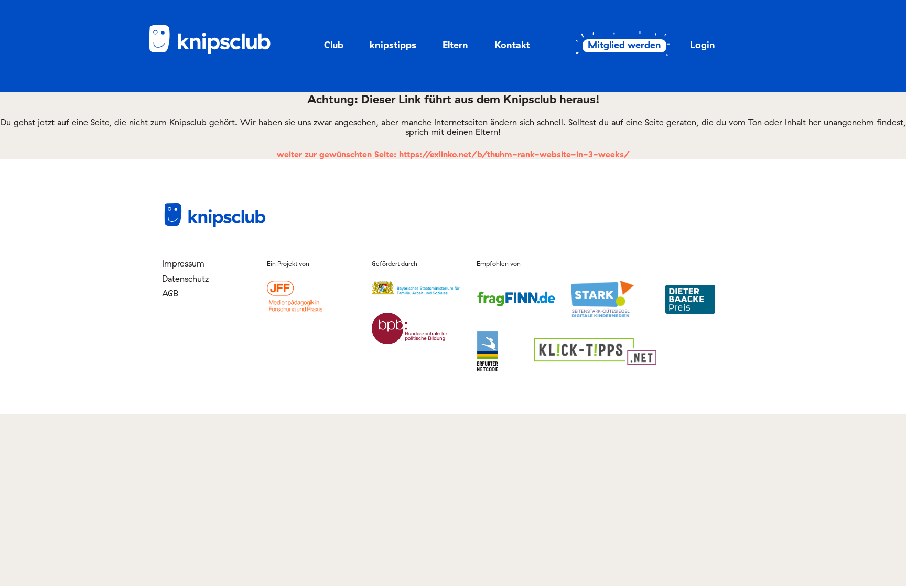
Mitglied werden (624, 45)
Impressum (183, 263)
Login (702, 45)
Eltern (455, 45)
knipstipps (393, 45)
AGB (170, 293)
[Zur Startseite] (217, 52)
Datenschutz (185, 278)
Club (333, 45)
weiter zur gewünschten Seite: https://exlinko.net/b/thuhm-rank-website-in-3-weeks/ (453, 154)
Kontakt (512, 45)
